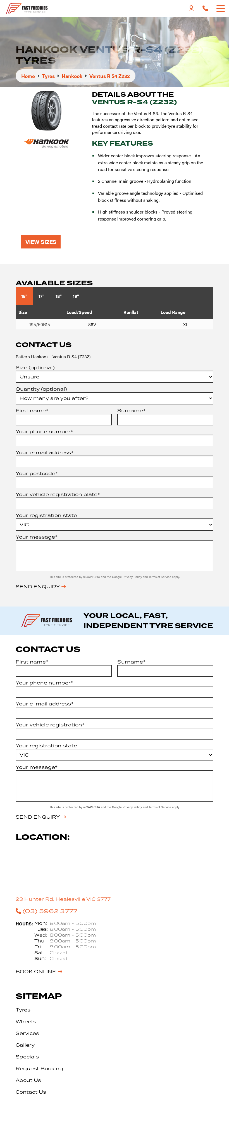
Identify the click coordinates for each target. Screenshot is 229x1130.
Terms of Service (160, 577)
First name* (32, 411)
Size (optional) (35, 367)
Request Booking (39, 1068)
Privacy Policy (133, 577)
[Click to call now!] (205, 8)
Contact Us (31, 1092)
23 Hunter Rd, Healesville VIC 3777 (63, 899)
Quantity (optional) (41, 389)
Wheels (26, 1021)
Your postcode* (37, 473)
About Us (28, 1080)
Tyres (23, 1010)
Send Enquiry (38, 587)
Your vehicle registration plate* (58, 494)
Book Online (36, 971)
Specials (27, 1057)
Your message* (37, 537)
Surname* (131, 411)
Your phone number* (44, 431)
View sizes (40, 242)
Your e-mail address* (44, 452)
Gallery (25, 1045)
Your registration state (46, 515)
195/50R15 (39, 324)
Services (27, 1033)
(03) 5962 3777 (50, 911)
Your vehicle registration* (50, 725)
